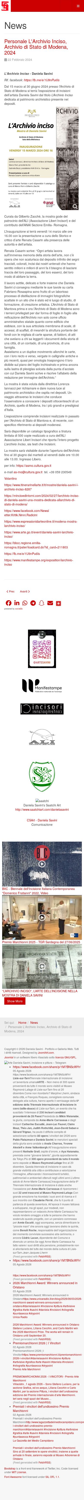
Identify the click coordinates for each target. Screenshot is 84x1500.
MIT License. (19, 1472)
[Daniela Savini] (5, 6)
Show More (15, 1001)
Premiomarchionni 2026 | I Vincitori (37, 1343)
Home (22, 1022)
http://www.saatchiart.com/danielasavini (42, 809)
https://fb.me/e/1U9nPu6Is (41, 80)
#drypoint (34, 1313)
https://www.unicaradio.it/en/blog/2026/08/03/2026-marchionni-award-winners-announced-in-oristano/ (47, 1302)
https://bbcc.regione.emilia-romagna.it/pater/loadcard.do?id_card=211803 (36, 545)
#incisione (47, 1306)
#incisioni (55, 1309)
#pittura (58, 1306)
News (34, 1022)
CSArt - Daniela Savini (42, 820)
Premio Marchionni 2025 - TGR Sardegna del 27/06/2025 (41, 942)
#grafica (17, 1309)
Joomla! (9, 1057)
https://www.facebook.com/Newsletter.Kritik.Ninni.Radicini (26, 512)
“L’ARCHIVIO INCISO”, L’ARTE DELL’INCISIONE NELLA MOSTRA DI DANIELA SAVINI (39, 993)
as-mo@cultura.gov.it (28, 472)
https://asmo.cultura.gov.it (33, 465)
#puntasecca (20, 1313)
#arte (26, 1309)
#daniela (44, 1309)
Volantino (10, 478)
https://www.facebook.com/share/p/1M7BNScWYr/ (47, 1067)
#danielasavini (31, 1306)
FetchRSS (44, 1256)
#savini (34, 1309)
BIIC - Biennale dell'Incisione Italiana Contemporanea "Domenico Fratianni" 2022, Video (38, 891)
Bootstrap (10, 1468)
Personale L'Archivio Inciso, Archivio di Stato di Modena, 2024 (36, 46)
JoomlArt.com (46, 1052)
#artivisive (69, 1306)
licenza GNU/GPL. (66, 1057)
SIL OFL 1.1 (52, 1477)
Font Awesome (13, 1477)
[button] (8, 603)
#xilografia (68, 1309)
